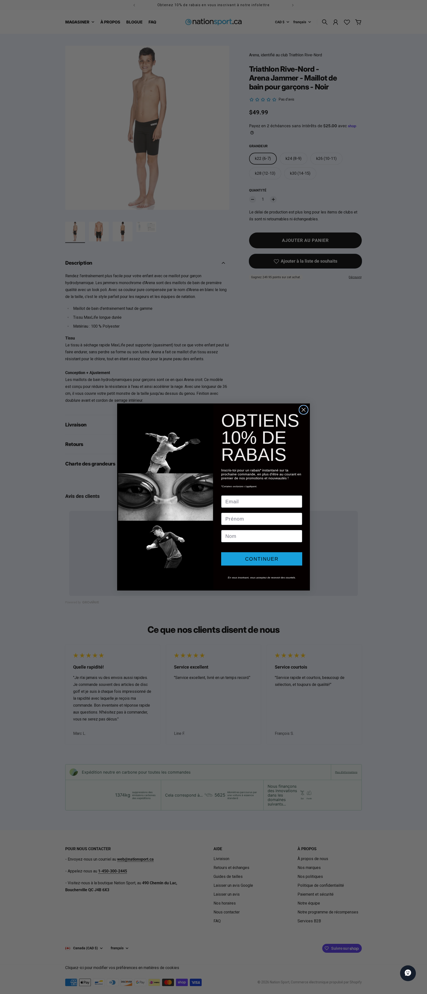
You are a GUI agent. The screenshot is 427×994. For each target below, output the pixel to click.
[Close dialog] (303, 409)
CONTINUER (261, 559)
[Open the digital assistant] (408, 973)
